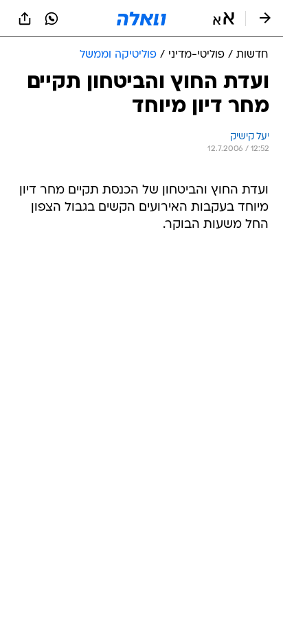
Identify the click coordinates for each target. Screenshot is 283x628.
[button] (223, 18)
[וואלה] (141, 18)
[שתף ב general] (24, 18)
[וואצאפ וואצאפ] (51, 18)
